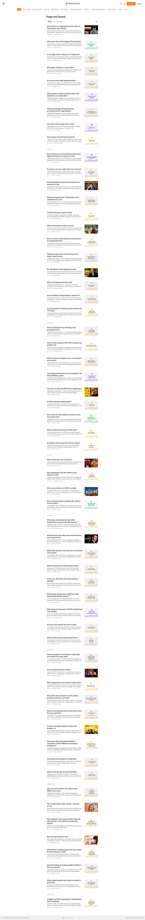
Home (19, 9)
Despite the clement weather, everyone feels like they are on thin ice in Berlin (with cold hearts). (64, 826)
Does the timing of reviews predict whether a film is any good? (64, 866)
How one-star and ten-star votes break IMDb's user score (62, 790)
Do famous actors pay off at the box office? (63, 443)
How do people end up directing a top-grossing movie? (61, 329)
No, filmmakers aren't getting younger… (62, 269)
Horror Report (26, 9)
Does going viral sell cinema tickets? (61, 137)
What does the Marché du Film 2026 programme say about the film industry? (62, 521)
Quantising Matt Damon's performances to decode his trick (63, 183)
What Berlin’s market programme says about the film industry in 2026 (64, 851)
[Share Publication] (124, 3)
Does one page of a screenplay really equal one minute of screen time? (63, 655)
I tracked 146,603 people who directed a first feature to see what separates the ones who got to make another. (64, 70)
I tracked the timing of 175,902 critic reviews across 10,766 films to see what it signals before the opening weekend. (64, 870)
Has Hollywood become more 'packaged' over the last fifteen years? (64, 374)
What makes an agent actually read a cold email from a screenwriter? (63, 95)
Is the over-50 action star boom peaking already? (62, 580)
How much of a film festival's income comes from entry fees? (63, 416)
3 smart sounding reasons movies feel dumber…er (62, 727)
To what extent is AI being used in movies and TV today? (64, 310)
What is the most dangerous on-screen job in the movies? (64, 359)
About (126, 9)
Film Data (46, 9)
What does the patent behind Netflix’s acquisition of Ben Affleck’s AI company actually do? (62, 743)
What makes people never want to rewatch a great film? (64, 881)
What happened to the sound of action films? (64, 683)
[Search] (120, 3)
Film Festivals (55, 9)
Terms (18, 917)
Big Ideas (86, 9)
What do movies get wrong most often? (62, 772)
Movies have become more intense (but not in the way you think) (64, 712)
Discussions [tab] (60, 21)
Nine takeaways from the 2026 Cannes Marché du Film (62, 474)
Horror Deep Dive (37, 9)
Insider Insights (111, 9)
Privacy (15, 917)
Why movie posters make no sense (60, 226)
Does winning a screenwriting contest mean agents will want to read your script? (64, 155)
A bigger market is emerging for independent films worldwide (64, 900)
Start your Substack (69, 917)
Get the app (79, 917)
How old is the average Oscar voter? (61, 124)
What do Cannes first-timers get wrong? (62, 566)
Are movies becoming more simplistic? (62, 759)
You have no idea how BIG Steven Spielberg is (64, 389)
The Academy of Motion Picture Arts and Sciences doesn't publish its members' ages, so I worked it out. (63, 127)
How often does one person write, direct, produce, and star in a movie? (62, 697)
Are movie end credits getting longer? (61, 81)
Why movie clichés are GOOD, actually (61, 488)
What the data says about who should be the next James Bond (64, 536)
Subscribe (131, 4)
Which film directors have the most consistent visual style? (65, 552)
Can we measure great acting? (58, 670)
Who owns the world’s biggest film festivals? (64, 41)
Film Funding (64, 9)
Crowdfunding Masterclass (98, 9)
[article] (72, 31)
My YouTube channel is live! (57, 837)
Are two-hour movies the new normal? (62, 625)
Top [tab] (54, 21)
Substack (128, 917)
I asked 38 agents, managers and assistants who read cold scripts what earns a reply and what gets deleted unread (64, 99)
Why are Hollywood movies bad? (59, 282)
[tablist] (55, 21)
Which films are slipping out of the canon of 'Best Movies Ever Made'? (63, 27)
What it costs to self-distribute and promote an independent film (64, 240)
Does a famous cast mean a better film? (62, 430)
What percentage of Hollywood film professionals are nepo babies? (60, 110)
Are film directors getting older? (59, 402)
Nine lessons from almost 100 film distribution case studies (64, 610)
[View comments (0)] (60, 145)
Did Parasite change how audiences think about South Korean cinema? (63, 595)
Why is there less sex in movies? (59, 460)
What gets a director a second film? (60, 68)
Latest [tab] (49, 21)
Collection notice (25, 917)
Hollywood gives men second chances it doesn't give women (62, 255)
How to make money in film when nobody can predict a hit (64, 344)
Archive (120, 9)
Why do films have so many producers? (62, 638)
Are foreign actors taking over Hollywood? (63, 54)
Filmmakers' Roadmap (76, 9)
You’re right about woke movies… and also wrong (63, 805)
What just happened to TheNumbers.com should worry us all (63, 198)
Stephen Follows (58, 34)
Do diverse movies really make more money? (64, 169)
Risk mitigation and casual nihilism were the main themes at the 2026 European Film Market (64, 821)
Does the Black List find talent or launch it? (63, 295)
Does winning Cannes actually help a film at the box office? (63, 502)
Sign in (140, 4)
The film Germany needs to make (59, 213)
